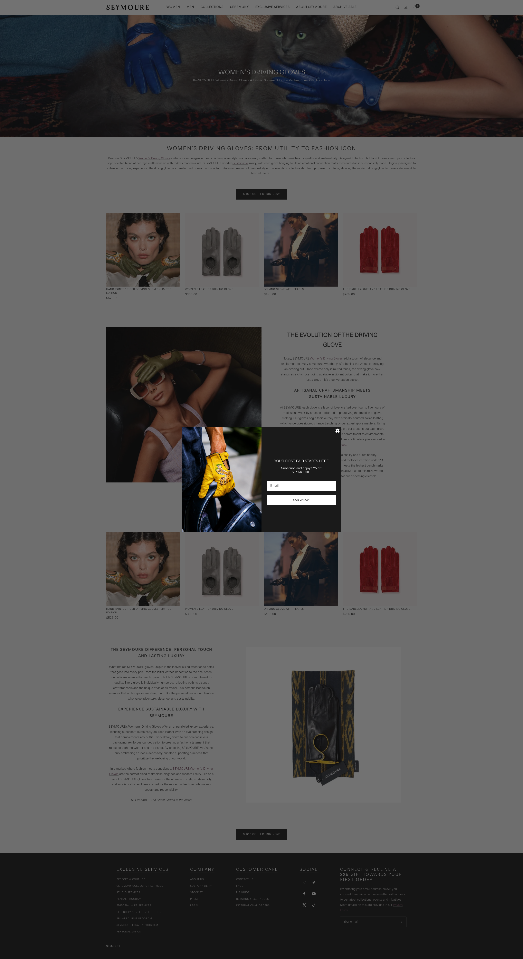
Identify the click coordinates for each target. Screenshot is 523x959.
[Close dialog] (337, 430)
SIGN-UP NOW (301, 500)
